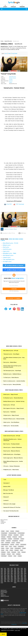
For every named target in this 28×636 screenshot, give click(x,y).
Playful (10, 82)
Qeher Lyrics (11, 422)
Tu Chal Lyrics (11, 377)
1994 (2, 578)
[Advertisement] (14, 26)
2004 (8, 579)
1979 (5, 575)
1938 (2, 569)
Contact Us (3, 595)
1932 (8, 568)
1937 (25, 568)
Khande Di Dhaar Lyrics (13, 418)
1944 (22, 569)
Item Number (23, 544)
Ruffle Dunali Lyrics (11, 454)
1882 (2, 568)
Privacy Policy (4, 592)
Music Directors (4, 519)
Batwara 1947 (6, 486)
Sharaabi (3, 554)
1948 (8, 570)
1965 (12, 573)
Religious (3, 552)
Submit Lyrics (3, 590)
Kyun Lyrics (9, 411)
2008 (22, 579)
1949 (12, 570)
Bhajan (17, 531)
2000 (22, 578)
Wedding (18, 554)
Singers (2, 520)
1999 (18, 578)
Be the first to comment (13, 298)
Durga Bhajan (4, 533)
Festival (21, 540)
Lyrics (6, 53)
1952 (22, 570)
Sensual (23, 552)
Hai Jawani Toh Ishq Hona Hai (10, 511)
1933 (12, 568)
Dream (3, 540)
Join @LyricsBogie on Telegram (15, 265)
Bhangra (3, 536)
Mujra (3, 548)
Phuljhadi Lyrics (11, 469)
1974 (15, 574)
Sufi (13, 554)
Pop (7, 550)
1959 (18, 572)
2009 (25, 579)
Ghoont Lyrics (12, 447)
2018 (2, 581)
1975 (18, 574)
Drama (22, 538)
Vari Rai (10, 79)
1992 (22, 576)
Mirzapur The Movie (8, 490)
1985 (25, 575)
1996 (8, 578)
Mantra (22, 535)
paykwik (19, 560)
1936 (22, 568)
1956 (8, 572)
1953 (25, 570)
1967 (18, 573)
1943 (18, 569)
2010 (2, 580)
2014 (15, 580)
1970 (2, 574)
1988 (8, 576)
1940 (8, 569)
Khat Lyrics (6, 247)
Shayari (9, 554)
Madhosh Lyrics (12, 374)
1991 (18, 576)
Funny (13, 542)
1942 (15, 569)
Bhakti (3, 531)
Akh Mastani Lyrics (8, 255)
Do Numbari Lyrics (13, 398)
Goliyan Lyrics (11, 415)
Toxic (4, 479)
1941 (12, 569)
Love (11, 546)
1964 (8, 573)
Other (8, 548)
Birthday (9, 536)
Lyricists (2, 523)
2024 (22, 581)
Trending (22, 6)
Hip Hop (12, 544)
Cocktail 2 (5, 500)
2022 (15, 581)
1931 (5, 568)
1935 (18, 568)
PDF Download (20, 204)
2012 (8, 580)
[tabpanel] (14, 145)
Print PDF (9, 204)
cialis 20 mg (2, 560)
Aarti (8, 531)
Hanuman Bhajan (13, 533)
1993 (25, 576)
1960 (22, 572)
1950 (15, 570)
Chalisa (10, 535)
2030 (15, 582)
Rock (9, 552)
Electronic (8, 540)
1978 (2, 575)
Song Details (14, 53)
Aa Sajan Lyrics (7, 261)
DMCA (2, 593)
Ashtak (12, 531)
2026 (2, 582)
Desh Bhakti (16, 538)
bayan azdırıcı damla (12, 560)
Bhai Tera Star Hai (8, 493)
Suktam (20, 556)
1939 (5, 569)
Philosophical (17, 548)
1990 (15, 576)
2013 (12, 580)
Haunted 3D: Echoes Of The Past (11, 507)
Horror (17, 544)
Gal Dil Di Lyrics (7, 249)
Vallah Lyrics (11, 425)
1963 (5, 573)
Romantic (14, 552)
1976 (22, 574)
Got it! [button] (3, 634)
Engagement (15, 540)
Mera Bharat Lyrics (10, 350)
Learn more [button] (17, 630)
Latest (5, 6)
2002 (2, 579)
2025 (25, 581)
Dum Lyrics (9, 362)
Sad (19, 552)
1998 (15, 578)
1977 (25, 574)
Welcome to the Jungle (9, 504)
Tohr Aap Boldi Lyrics (8, 259)
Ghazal (18, 542)
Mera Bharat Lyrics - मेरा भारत (10, 243)
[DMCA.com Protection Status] (5, 600)
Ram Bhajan (4, 535)
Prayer (11, 550)
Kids (3, 546)
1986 (2, 576)
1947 (5, 570)
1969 (25, 573)
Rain (22, 550)
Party (12, 548)
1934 (15, 568)
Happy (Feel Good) (5, 544)
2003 (5, 579)
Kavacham (16, 535)
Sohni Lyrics (10, 394)
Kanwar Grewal (12, 78)
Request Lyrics (4, 591)
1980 (8, 575)
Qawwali (16, 550)
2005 (12, 579)
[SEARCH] (26, 9)
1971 (5, 574)
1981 (12, 575)
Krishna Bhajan (21, 533)
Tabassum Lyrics (11, 354)
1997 (12, 578)
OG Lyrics (11, 466)
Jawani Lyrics (6, 257)
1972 (8, 574)
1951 (18, 570)
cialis (7, 560)
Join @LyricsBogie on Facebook (14, 270)
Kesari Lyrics (11, 451)
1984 (22, 575)
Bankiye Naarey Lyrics (13, 401)
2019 (5, 581)
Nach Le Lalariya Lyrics (14, 381)
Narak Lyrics (9, 404)
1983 (18, 575)
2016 (22, 580)
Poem (3, 550)
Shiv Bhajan (4, 556)
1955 (5, 572)
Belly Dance (4, 538)
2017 (25, 580)
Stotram (10, 556)
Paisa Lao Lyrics (12, 384)
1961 (25, 572)
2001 (25, 578)
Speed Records (12, 76)
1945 (25, 569)
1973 (12, 574)
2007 (18, 579)
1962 (2, 573)
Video (9, 53)
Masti (15, 546)
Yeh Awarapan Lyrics (12, 370)
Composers (3, 522)
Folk (2, 542)
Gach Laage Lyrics (13, 457)
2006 (15, 579)
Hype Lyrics (6, 251)
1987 (5, 576)
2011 (5, 580)
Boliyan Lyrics (6, 245)
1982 (15, 575)
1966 (15, 573)
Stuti (15, 556)
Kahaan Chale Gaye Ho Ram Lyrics (12, 366)
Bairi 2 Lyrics (11, 444)
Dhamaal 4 (6, 497)
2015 (18, 580)
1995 (5, 578)
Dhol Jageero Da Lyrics (13, 408)
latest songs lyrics (17, 278)
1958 (15, 572)
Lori (6, 546)
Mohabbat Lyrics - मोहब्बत (9, 253)
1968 (22, 573)
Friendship (8, 542)
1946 (2, 570)
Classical (15, 536)
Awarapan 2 (6, 483)
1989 (12, 576)
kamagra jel (24, 560)
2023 (18, 581)
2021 (12, 581)
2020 (8, 581)
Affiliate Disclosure (5, 596)
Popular (13, 6)
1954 (2, 572)
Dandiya (10, 538)
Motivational (21, 546)
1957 (12, 572)
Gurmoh (11, 80)
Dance (20, 536)
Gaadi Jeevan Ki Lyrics (11, 435)
